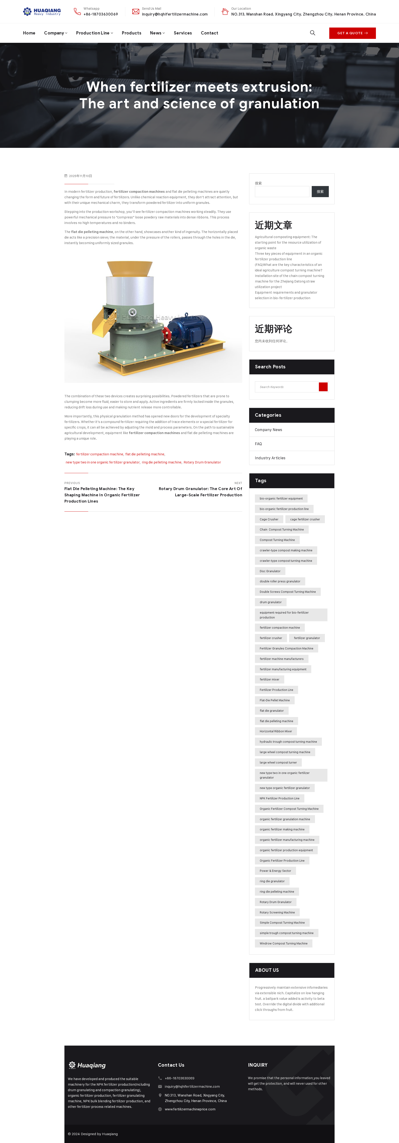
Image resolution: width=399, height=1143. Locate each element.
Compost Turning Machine (277, 540)
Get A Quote (350, 33)
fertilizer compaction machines (139, 191)
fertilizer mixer (269, 679)
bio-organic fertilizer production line (284, 509)
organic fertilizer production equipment (286, 850)
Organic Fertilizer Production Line (282, 860)
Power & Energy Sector (275, 871)
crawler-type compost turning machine (286, 560)
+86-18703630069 (101, 14)
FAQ (258, 443)
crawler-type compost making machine (286, 550)
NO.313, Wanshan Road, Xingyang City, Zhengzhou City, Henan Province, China (303, 14)
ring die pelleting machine (161, 462)
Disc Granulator (270, 571)
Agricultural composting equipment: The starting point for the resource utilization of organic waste (288, 242)
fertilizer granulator (307, 638)
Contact (209, 33)
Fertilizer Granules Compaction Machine (286, 648)
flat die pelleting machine (92, 232)
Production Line (92, 33)
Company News (268, 429)
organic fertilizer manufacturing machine (287, 840)
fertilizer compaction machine (99, 454)
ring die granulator (272, 881)
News (155, 33)
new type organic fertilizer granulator (285, 788)
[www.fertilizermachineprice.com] (160, 1109)
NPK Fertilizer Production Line (279, 798)
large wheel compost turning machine (285, 752)
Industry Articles (270, 458)
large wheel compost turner (278, 762)
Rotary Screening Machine (277, 912)
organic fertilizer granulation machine (285, 819)
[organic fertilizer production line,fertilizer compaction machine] (42, 11)
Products (131, 33)
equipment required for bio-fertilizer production (284, 615)
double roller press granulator (280, 581)
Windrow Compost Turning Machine (284, 943)
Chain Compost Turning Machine (282, 529)
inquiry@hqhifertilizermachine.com (175, 14)
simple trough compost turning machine (287, 933)
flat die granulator (272, 710)
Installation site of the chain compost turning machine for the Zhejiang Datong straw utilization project (289, 281)
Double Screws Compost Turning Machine (288, 591)
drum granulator (271, 602)
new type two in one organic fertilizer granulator (103, 462)
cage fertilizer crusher (305, 519)
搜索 (258, 183)
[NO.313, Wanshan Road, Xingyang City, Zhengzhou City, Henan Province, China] (160, 1095)
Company (54, 33)
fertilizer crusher (271, 638)
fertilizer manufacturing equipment (283, 669)
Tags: (69, 454)
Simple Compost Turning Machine (282, 922)
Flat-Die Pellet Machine (275, 700)
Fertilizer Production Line (276, 690)
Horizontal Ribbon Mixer (276, 731)
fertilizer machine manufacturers (282, 659)
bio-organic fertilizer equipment (281, 498)
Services (183, 33)
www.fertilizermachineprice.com (190, 1109)
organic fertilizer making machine (282, 829)
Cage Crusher (269, 519)
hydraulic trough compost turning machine (288, 741)
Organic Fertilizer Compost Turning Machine (289, 809)
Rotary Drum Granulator (202, 462)
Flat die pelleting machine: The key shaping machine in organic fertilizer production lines (102, 495)
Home (29, 33)
